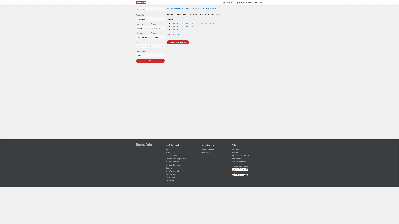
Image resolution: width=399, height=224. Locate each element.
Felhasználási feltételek (240, 155)
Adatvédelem (236, 158)
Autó (167, 149)
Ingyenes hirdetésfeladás (244, 3)
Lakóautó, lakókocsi (173, 165)
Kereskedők (170, 180)
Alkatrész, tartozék (173, 8)
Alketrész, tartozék (172, 171)
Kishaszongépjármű (173, 155)
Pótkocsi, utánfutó (172, 162)
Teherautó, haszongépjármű (176, 158)
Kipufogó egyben (211, 8)
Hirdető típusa (141, 51)
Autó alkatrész (185, 8)
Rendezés (140, 15)
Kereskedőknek (205, 152)
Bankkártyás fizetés (239, 162)
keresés (150, 61)
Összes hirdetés (173, 34)
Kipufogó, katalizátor (197, 8)
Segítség (235, 152)
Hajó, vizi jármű (171, 174)
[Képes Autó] (141, 2)
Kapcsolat (235, 149)
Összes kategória (172, 177)
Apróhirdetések (227, 3)
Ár (137, 42)
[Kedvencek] (256, 2)
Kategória (139, 24)
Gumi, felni (170, 168)
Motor (168, 152)
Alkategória (155, 24)
